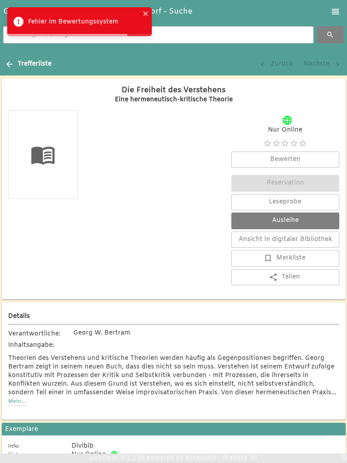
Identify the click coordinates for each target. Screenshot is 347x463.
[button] (335, 11)
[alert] (79, 21)
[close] (146, 15)
